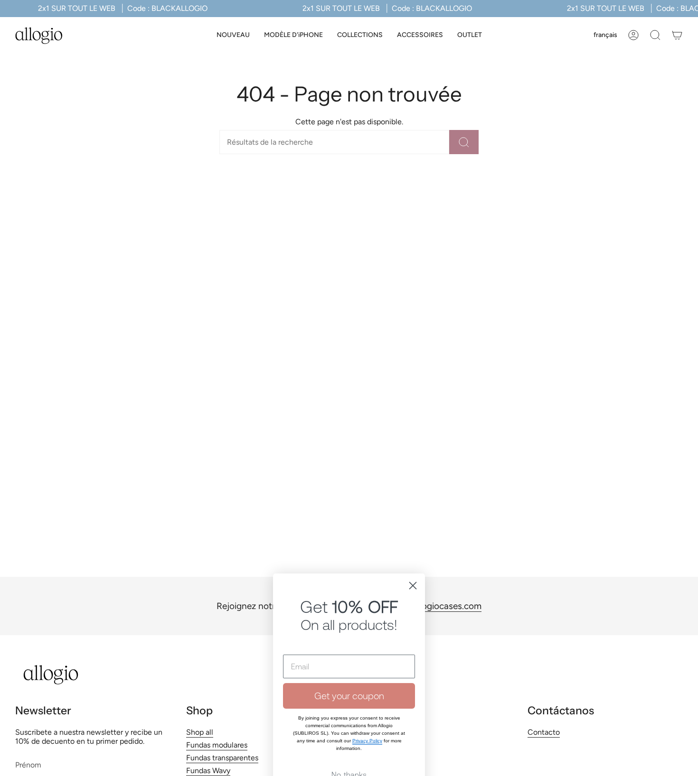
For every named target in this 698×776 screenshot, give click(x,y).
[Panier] (677, 35)
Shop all (199, 732)
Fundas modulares (216, 744)
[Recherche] (464, 142)
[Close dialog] (413, 515)
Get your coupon (349, 624)
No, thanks (349, 704)
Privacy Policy (367, 670)
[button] (293, 35)
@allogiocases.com (442, 605)
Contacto (544, 732)
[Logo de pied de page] (50, 674)
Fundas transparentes (222, 757)
